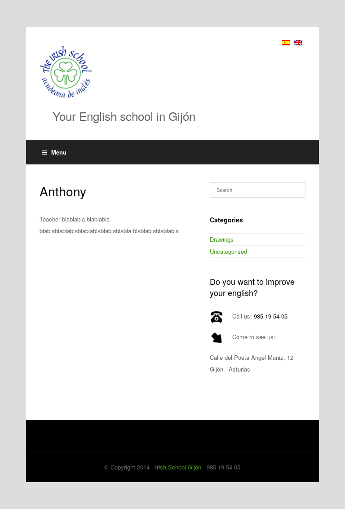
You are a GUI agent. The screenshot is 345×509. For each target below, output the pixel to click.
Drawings (222, 239)
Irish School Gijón (178, 467)
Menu (58, 152)
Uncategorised (228, 251)
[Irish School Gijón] (173, 71)
